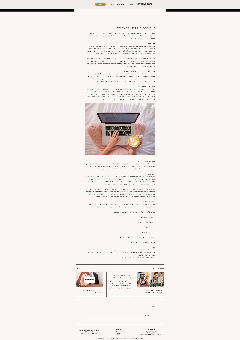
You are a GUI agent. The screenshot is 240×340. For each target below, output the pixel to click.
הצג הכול (78, 268)
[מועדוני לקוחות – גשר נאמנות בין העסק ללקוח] (89, 279)
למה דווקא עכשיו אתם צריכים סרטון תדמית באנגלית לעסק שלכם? (121, 276)
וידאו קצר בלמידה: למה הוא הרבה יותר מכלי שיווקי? (152, 291)
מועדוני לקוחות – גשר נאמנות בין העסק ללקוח (90, 291)
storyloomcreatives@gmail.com (89, 330)
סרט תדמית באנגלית (158, 334)
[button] (130, 4)
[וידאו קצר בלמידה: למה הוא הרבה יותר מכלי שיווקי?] (150, 279)
